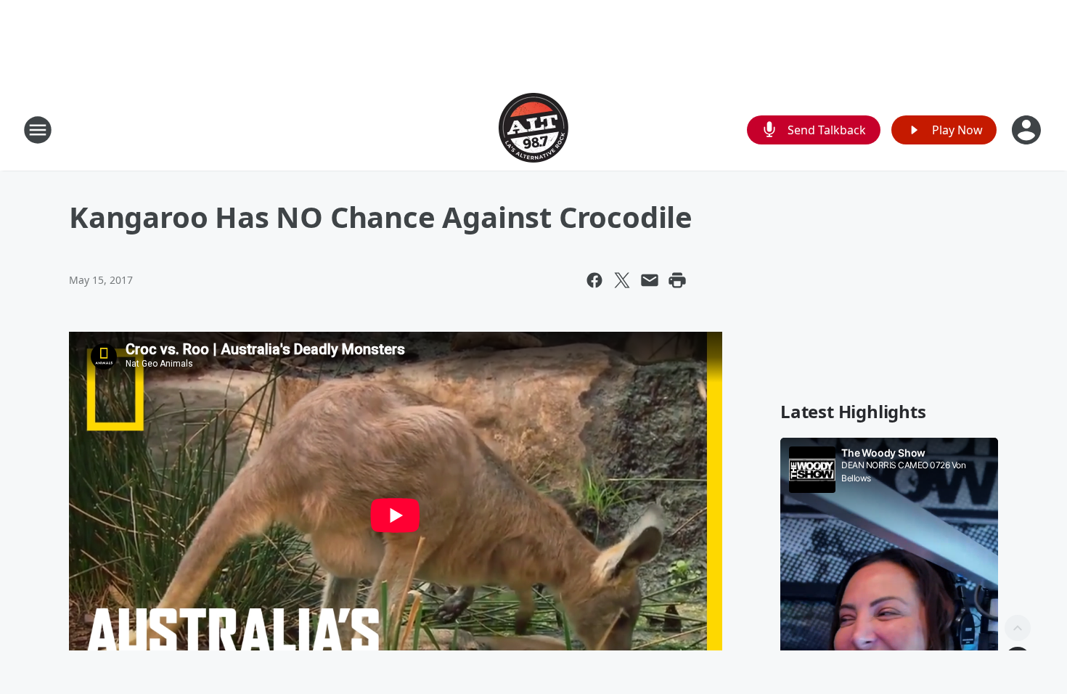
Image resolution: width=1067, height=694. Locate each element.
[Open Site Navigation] (37, 129)
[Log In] (1028, 129)
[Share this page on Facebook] (594, 280)
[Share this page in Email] (649, 280)
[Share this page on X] (622, 280)
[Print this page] (677, 280)
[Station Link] (533, 129)
